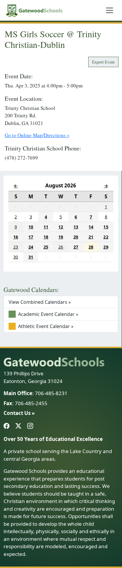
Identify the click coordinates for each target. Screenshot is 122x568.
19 (60, 237)
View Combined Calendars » (40, 302)
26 (60, 247)
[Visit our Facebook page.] (8, 426)
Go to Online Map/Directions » (37, 135)
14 (91, 227)
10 (30, 227)
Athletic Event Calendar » (45, 326)
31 (30, 257)
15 (105, 227)
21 (91, 237)
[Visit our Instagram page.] (31, 426)
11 (46, 227)
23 (15, 247)
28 (91, 247)
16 (15, 237)
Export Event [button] (103, 62)
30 (15, 257)
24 (30, 247)
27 (75, 247)
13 (75, 227)
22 (105, 237)
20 (75, 237)
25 (46, 247)
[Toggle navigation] (110, 10)
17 (30, 237)
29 (105, 247)
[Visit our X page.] (19, 426)
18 (46, 237)
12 (60, 227)
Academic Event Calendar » (47, 314)
